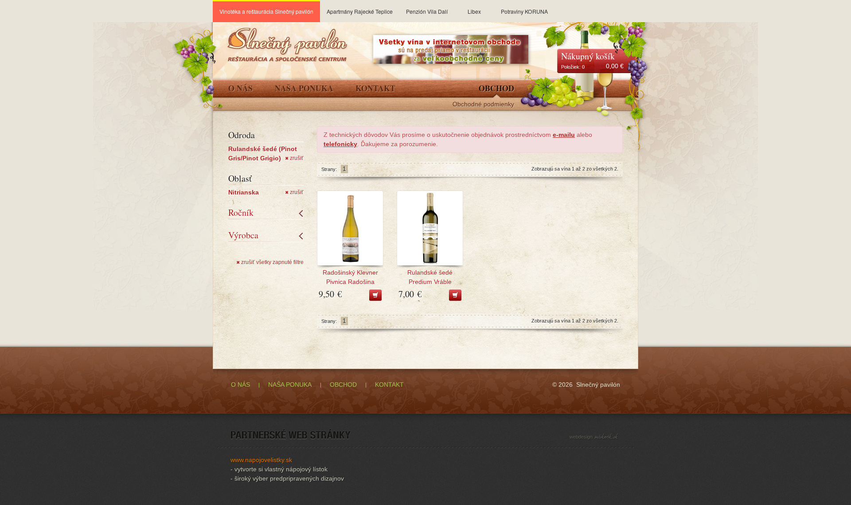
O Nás (240, 89)
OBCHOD (343, 384)
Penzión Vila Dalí (427, 11)
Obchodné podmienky (483, 104)
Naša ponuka (304, 89)
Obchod (496, 89)
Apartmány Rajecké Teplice (360, 11)
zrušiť (294, 158)
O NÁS (240, 384)
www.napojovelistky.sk (261, 459)
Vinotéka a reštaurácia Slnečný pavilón (266, 11)
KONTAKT (389, 384)
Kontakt (375, 89)
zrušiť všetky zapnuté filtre (270, 262)
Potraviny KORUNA (524, 11)
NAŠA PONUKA (290, 384)
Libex (474, 11)
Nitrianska (243, 192)
